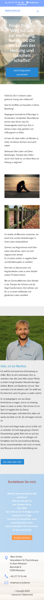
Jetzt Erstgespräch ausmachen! (22, 72)
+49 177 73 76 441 (15, 2)
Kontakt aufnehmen (22, 537)
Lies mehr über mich (12, 462)
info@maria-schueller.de (20, 582)
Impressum (16, 594)
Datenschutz (28, 594)
